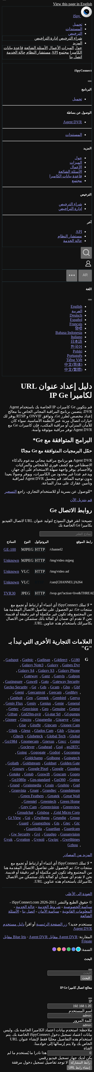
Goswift (43, 774)
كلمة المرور (82, 1020)
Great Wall (71, 796)
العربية (77, 311)
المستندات (74, 29)
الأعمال (54, 48)
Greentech (48, 801)
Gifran (12, 714)
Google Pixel (38, 769)
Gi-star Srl (52, 714)
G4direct (60, 660)
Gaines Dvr (71, 665)
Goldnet (50, 763)
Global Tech (56, 736)
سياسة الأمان (48, 911)
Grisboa (43, 812)
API (55, 52)
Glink (13, 731)
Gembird (59, 698)
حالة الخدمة (16, 52)
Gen (29, 698)
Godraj (54, 752)
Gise (22, 725)
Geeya (75, 698)
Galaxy (52, 665)
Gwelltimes (71, 839)
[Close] (90, 998)
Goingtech (72, 758)
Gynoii (39, 839)
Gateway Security (66, 681)
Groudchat (25, 812)
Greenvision (49, 807)
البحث (86, 978)
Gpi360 (60, 780)
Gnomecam (30, 741)
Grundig (59, 818)
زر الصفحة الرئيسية (51, 924)
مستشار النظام (38, 52)
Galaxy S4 (26, 670)
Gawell (31, 681)
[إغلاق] (90, 81)
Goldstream (31, 763)
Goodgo (73, 769)
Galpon (74, 676)
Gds (43, 687)
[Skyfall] (69, 949)
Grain (49, 785)
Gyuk (8, 839)
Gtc (77, 823)
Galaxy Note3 (32, 665)
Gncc (62, 741)
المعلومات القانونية (77, 911)
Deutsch (76, 315)
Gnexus (48, 741)
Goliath (13, 763)
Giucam (74, 731)
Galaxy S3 (46, 670)
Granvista (18, 790)
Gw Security (20, 834)
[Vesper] (54, 949)
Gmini (75, 741)
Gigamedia (43, 720)
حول (78, 48)
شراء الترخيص (70, 38)
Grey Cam (29, 807)
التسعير (11, 491)
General (74, 703)
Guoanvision (70, 834)
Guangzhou (41, 823)
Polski (77, 351)
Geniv (31, 703)
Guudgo (50, 834)
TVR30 (9, 593)
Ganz (46, 676)
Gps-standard (40, 780)
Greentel (30, 801)
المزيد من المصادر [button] (77, 855)
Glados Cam (43, 731)
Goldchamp (34, 758)
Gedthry (71, 692)
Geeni (19, 692)
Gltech (18, 736)
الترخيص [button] (75, 33)
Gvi (37, 834)
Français (75, 324)
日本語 (76, 341)
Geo (45, 709)
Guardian (53, 829)
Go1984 (11, 741)
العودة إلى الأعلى (78, 894)
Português (74, 356)
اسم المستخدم (80, 1011)
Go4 (59, 747)
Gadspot (12, 660)
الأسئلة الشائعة (36, 48)
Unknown (11, 560)
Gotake (14, 774)
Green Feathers (32, 796)
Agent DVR (72, 122)
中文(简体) (73, 364)
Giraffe (35, 725)
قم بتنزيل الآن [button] (81, 500)
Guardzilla (34, 829)
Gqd (76, 785)
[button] (88, 267)
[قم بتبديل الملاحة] (71, 275)
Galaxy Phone (69, 670)
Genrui (74, 709)
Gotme (74, 780)
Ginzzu (25, 720)
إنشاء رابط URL (79, 1067)
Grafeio (63, 785)
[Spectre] (78, 949)
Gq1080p (19, 780)
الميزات (67, 48)
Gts (56, 823)
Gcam (54, 687)
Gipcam (51, 725)
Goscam (60, 774)
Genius (45, 703)
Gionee (10, 720)
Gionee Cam (70, 725)
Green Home (70, 801)
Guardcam (72, 829)
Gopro (75, 774)
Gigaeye (62, 720)
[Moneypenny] (64, 949)
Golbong (53, 758)
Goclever (27, 747)
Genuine (58, 709)
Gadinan (43, 660)
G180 (75, 660)
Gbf (77, 687)
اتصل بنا (75, 57)
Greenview (71, 807)
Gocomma (72, 752)
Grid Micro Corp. (66, 812)
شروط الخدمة (49, 907)
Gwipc (53, 839)
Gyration (23, 839)
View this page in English (72, 4)
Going (22, 752)
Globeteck (35, 736)
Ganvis (59, 676)
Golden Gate (70, 763)
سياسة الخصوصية (78, 907)
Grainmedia (32, 785)
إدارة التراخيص (46, 38)
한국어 (76, 346)
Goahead (45, 747)
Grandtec (49, 790)
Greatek (53, 796)
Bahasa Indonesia (68, 333)
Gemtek (43, 698)
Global (74, 736)
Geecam (55, 692)
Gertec (13, 709)
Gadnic (27, 660)
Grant (34, 790)
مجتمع (64, 52)
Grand (15, 785)
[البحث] (86, 253)
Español (76, 320)
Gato (45, 681)
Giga (76, 720)
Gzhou (72, 845)
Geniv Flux (14, 703)
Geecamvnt (36, 692)
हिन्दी (78, 328)
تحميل (77, 24)
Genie (59, 703)
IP (90, 1001)
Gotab (29, 774)
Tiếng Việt (74, 360)
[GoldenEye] (59, 949)
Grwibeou (41, 818)
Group (75, 818)
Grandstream (70, 790)
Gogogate (38, 752)
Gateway (31, 676)
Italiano (76, 337)
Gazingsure (13, 681)
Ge (34, 687)
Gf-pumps (72, 714)
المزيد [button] (77, 43)
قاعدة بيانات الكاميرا (65, 176)
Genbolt (16, 698)
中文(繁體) (73, 369)
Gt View (14, 818)
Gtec (66, 823)
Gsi (27, 818)
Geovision (30, 709)
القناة (88, 1048)
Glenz (25, 731)
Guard (23, 823)
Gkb (60, 731)
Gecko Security (16, 687)
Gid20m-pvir (31, 714)
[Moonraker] (73, 949)
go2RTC (73, 747)
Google (57, 769)
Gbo (66, 687)
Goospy (18, 769)
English (76, 306)
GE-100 (10, 549)
